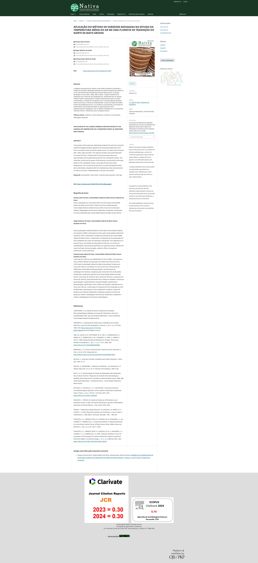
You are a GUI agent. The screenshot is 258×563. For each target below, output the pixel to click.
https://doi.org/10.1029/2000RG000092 (87, 345)
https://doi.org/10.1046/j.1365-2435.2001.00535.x (90, 441)
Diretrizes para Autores (137, 14)
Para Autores (164, 30)
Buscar (183, 14)
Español (163, 48)
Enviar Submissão (167, 60)
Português (163, 51)
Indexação (110, 14)
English (162, 45)
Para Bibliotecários (165, 33)
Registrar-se (121, 14)
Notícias (150, 14)
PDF (133, 83)
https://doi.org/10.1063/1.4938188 (85, 395)
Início (75, 21)
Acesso (185, 1)
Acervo (101, 14)
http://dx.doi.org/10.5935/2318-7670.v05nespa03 (94, 184)
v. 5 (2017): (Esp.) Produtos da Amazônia (98, 21)
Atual (94, 14)
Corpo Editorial (84, 14)
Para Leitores (164, 27)
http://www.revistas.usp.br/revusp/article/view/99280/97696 (94, 355)
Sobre (73, 14)
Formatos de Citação (136, 137)
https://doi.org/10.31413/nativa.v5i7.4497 (97, 71)
